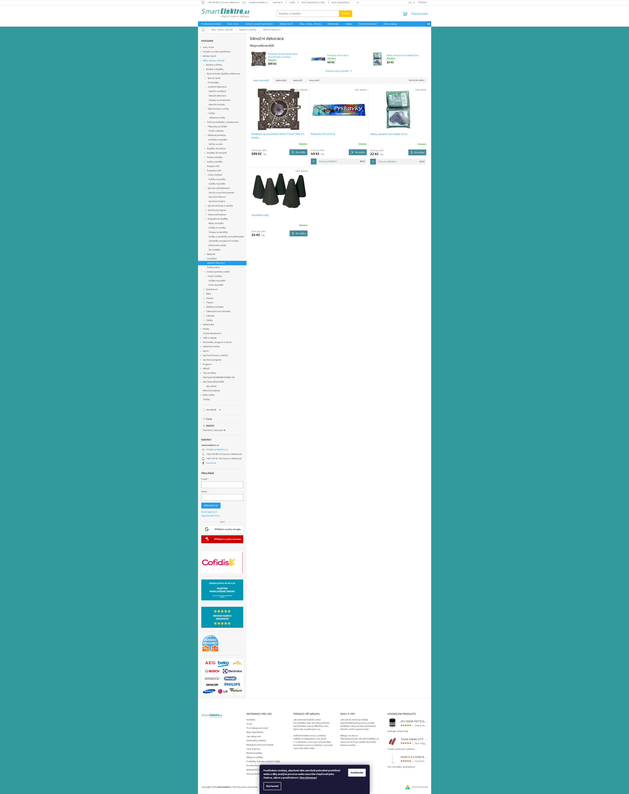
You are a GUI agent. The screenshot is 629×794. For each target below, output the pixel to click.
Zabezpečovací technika (218, 311)
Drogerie (207, 364)
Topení (209, 302)
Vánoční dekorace (217, 95)
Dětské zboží (209, 56)
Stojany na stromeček (219, 100)
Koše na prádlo (216, 285)
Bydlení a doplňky (214, 69)
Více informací (308, 778)
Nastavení (272, 786)
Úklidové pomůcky (217, 135)
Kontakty (278, 2)
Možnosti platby (254, 753)
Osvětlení (212, 258)
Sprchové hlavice (217, 197)
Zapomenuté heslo (210, 515)
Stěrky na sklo (216, 144)
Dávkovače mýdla (217, 245)
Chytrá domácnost (212, 333)
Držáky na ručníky (217, 227)
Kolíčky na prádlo (217, 179)
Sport (206, 351)
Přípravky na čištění (217, 126)
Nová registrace (209, 512)
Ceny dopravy (253, 749)
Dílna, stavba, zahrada (213, 60)
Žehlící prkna (213, 267)
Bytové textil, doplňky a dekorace (223, 73)
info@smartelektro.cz (217, 449)
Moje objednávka (340, 2)
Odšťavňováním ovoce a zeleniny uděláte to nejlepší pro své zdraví (309, 737)
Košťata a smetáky (218, 139)
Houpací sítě (213, 166)
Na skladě (214, 409)
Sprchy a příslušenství (219, 188)
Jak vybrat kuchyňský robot (307, 719)
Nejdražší (297, 80)
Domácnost (211, 289)
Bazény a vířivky (214, 65)
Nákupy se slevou (349, 735)
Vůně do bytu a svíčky (218, 109)
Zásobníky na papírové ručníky (224, 241)
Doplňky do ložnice (216, 148)
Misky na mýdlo (216, 223)
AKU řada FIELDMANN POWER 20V (219, 377)
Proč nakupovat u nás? (313, 2)
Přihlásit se (211, 505)
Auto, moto (208, 47)
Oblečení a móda (211, 346)
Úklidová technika (214, 307)
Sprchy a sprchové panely (221, 192)
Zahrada (210, 316)
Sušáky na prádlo (217, 183)
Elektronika (208, 324)
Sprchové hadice (217, 201)
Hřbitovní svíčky (217, 117)
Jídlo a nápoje (210, 338)
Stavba (209, 298)
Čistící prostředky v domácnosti (222, 122)
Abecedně (314, 80)
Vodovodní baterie (217, 214)
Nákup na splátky (255, 757)
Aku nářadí (211, 386)
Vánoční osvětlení (217, 91)
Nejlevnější (281, 80)
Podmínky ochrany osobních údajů (263, 761)
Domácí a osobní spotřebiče (217, 51)
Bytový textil (214, 78)
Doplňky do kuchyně (217, 153)
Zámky (209, 320)
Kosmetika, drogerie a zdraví (217, 342)
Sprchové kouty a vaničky (220, 205)
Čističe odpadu (216, 131)
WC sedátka (214, 249)
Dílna (208, 293)
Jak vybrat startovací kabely (354, 719)
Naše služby (209, 395)
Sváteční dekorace (217, 87)
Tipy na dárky (209, 373)
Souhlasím (357, 772)
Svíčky (212, 113)
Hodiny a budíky (214, 157)
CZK (410, 2)
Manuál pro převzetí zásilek (260, 745)
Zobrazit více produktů (337, 70)
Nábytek (211, 254)
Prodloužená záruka (256, 765)
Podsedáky (213, 82)
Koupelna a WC (214, 170)
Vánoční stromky (217, 104)
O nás (292, 2)
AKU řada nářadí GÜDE (213, 382)
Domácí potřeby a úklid (218, 271)
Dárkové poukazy (211, 390)
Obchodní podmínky (256, 740)
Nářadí (206, 368)
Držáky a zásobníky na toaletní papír (226, 236)
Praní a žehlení (215, 175)
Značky (206, 399)
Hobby (206, 329)
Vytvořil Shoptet (420, 787)
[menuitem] (211, 24)
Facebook (211, 463)
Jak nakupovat (254, 736)
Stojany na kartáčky (218, 232)
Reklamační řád (254, 769)
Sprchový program (217, 210)
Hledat (346, 13)
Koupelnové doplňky (218, 219)
